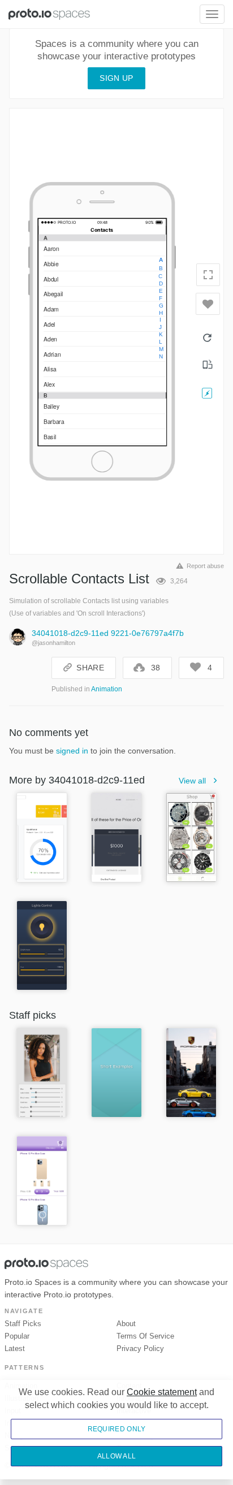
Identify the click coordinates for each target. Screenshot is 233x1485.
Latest (15, 1348)
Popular (17, 1336)
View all (192, 780)
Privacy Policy (140, 1348)
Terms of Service (145, 1336)
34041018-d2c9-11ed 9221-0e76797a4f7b (108, 633)
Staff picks (23, 1323)
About (126, 1323)
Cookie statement (162, 1392)
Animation (106, 689)
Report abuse (205, 565)
